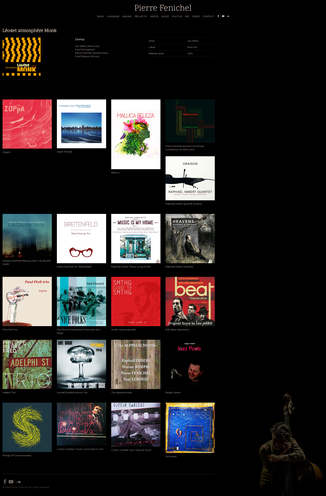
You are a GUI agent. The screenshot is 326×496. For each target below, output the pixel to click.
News (100, 16)
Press (196, 16)
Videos (154, 16)
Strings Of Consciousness (17, 455)
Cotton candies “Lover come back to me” (80, 449)
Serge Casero (173, 392)
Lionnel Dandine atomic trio (72, 392)
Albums (126, 16)
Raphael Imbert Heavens (179, 266)
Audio (165, 16)
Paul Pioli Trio (10, 329)
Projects (140, 16)
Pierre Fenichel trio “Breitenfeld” (74, 266)
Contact (208, 16)
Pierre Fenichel (163, 8)
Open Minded (64, 151)
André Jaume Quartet (123, 329)
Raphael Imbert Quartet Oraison (184, 203)
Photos (177, 16)
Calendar (113, 16)
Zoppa (6, 152)
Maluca (115, 172)
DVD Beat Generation (177, 329)
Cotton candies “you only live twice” (131, 449)
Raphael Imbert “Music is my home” (131, 266)
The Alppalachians (121, 392)
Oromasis (171, 456)
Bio (187, 16)
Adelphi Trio (9, 392)
